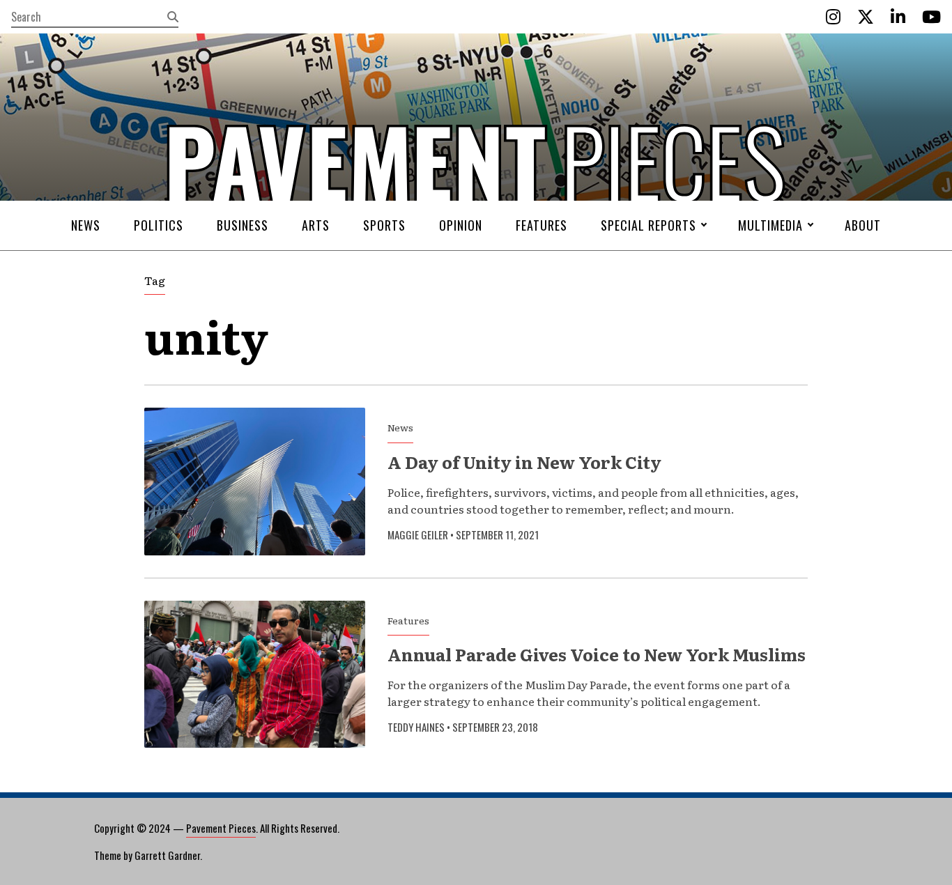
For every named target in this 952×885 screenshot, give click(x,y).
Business (242, 225)
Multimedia (770, 225)
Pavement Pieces (221, 828)
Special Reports (648, 225)
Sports (384, 225)
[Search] (172, 16)
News (85, 225)
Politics (158, 225)
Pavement (239, 204)
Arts (316, 225)
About (863, 225)
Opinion (460, 225)
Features (541, 225)
